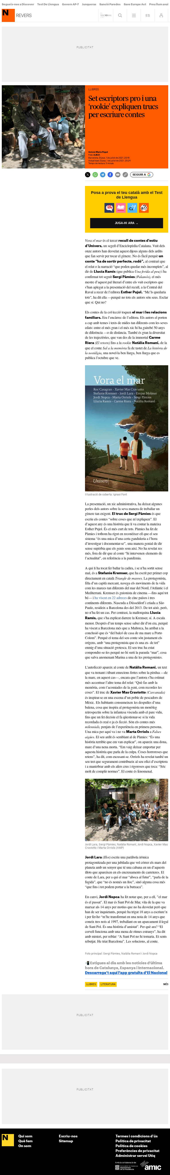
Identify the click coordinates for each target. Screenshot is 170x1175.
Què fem (25, 1141)
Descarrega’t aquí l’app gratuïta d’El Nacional (126, 973)
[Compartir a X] (87, 174)
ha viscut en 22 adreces (111, 597)
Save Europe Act (135, 4)
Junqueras (89, 4)
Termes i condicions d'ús (137, 1136)
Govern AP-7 (70, 4)
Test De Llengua (48, 4)
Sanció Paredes (110, 4)
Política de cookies (131, 1146)
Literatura (108, 984)
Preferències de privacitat (137, 1151)
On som (24, 1146)
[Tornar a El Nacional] (106, 15)
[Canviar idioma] (147, 15)
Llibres (91, 984)
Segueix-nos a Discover (18, 4)
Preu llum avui (158, 4)
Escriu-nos (68, 1136)
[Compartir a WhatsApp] (95, 174)
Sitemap (66, 1141)
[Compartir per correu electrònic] (117, 174)
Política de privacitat (133, 1141)
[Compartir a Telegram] (102, 174)
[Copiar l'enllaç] (125, 174)
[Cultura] (8, 15)
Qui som (25, 1136)
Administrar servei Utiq (135, 1156)
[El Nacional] (8, 1140)
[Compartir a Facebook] (110, 174)
